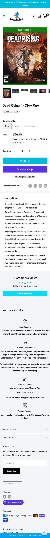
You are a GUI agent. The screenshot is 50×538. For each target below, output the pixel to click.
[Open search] (34, 16)
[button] (25, 535)
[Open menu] (4, 16)
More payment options (25, 176)
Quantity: (7, 151)
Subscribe (11, 471)
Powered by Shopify (10, 532)
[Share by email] (45, 186)
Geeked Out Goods (11, 112)
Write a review (25, 293)
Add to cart (25, 160)
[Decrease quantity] (15, 151)
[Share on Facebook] (30, 186)
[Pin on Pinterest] (35, 186)
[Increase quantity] (29, 151)
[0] (45, 16)
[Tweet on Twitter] (40, 186)
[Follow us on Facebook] (4, 497)
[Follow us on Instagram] (9, 497)
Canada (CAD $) (10, 483)
